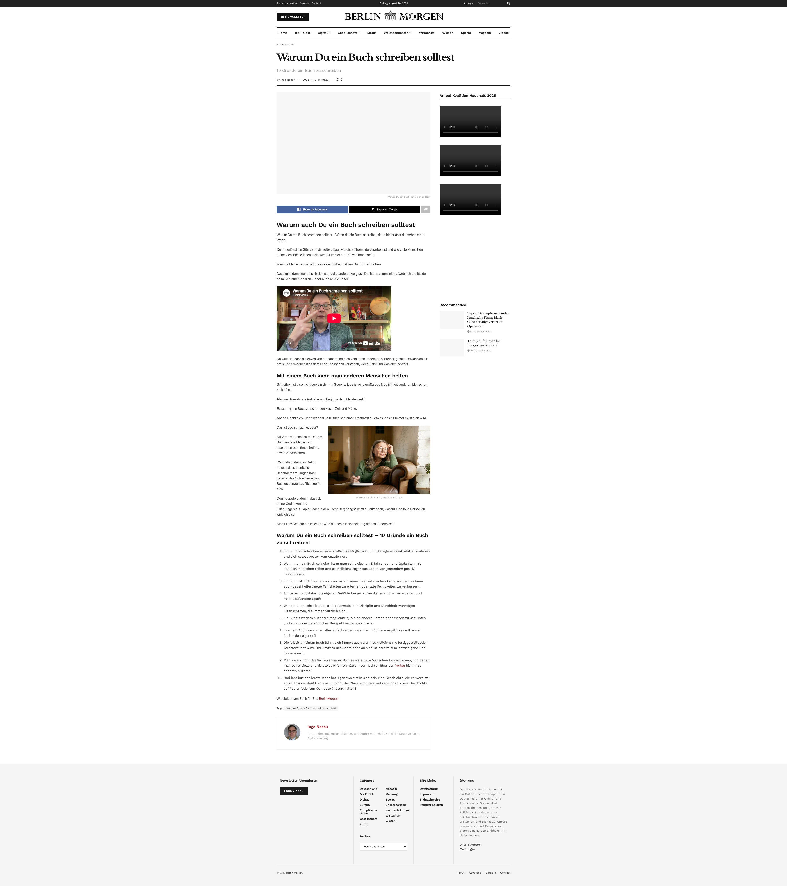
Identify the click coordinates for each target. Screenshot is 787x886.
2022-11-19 (309, 79)
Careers (304, 3)
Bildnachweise (430, 799)
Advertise (292, 3)
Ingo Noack (288, 79)
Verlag (400, 665)
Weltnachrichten (396, 33)
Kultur (371, 33)
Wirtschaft (426, 33)
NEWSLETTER (294, 16)
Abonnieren (294, 791)
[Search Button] (508, 3)
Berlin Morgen (294, 872)
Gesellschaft (347, 33)
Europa (365, 804)
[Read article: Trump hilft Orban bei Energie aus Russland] (452, 347)
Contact (316, 3)
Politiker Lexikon (431, 804)
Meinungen (467, 849)
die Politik (302, 33)
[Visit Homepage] (393, 17)
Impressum (427, 794)
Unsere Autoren (471, 844)
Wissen (447, 33)
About (280, 3)
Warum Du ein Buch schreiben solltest (311, 708)
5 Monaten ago (480, 331)
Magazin (485, 33)
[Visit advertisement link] (475, 258)
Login (469, 3)
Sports (466, 33)
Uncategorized (396, 804)
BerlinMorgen (329, 698)
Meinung (392, 794)
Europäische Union (368, 812)
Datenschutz (429, 788)
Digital (323, 33)
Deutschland (369, 788)
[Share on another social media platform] (425, 209)
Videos (504, 33)
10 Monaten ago (480, 350)
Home (282, 33)
